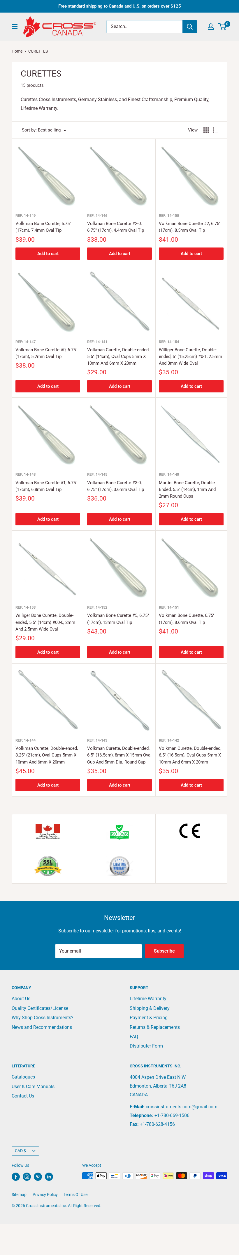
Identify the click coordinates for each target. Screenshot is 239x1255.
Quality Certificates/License (40, 1008)
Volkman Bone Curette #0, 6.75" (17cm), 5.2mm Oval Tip (46, 353)
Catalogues (23, 1077)
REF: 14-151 (169, 607)
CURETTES (38, 51)
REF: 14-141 (97, 342)
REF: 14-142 (169, 740)
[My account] (211, 26)
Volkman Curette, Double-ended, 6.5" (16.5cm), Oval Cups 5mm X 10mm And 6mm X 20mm (190, 755)
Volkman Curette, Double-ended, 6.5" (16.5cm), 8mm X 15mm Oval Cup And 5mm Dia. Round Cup (119, 755)
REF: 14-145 (97, 474)
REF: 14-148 (25, 474)
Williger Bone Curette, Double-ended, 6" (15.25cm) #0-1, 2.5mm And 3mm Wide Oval (190, 356)
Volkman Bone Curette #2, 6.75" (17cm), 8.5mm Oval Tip (190, 227)
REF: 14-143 (97, 740)
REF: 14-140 (169, 474)
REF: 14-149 (25, 215)
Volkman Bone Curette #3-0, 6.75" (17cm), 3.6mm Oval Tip (115, 486)
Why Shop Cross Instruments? (42, 1017)
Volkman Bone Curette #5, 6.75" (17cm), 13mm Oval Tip (118, 619)
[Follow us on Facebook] (16, 1176)
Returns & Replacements (155, 1027)
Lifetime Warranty (148, 998)
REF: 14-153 (25, 607)
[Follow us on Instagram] (27, 1176)
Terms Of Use (75, 1194)
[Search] (189, 26)
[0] (222, 26)
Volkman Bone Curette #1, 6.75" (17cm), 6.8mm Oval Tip (46, 486)
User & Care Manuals (33, 1086)
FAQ (134, 1036)
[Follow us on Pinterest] (38, 1176)
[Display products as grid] (206, 130)
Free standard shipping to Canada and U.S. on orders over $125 (119, 6)
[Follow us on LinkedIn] (49, 1176)
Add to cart (48, 253)
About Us (21, 998)
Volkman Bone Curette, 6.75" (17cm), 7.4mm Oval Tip (43, 227)
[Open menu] (14, 26)
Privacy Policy (45, 1194)
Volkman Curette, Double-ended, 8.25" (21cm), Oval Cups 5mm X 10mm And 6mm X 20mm (46, 755)
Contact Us (23, 1096)
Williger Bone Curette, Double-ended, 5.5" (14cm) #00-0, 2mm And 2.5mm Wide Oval (45, 622)
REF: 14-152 (97, 607)
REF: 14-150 (169, 215)
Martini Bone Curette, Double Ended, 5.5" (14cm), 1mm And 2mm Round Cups (187, 489)
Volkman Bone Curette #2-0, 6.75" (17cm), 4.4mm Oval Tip (115, 227)
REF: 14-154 (169, 342)
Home (17, 51)
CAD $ (20, 1150)
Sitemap (19, 1194)
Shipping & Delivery (150, 1008)
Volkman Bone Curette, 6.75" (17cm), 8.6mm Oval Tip (187, 619)
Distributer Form (146, 1046)
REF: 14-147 (25, 342)
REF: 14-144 (25, 740)
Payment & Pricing (149, 1017)
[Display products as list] (215, 130)
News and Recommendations (42, 1027)
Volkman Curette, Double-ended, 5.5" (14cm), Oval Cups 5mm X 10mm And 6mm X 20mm (118, 356)
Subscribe (164, 951)
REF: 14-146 (97, 215)
